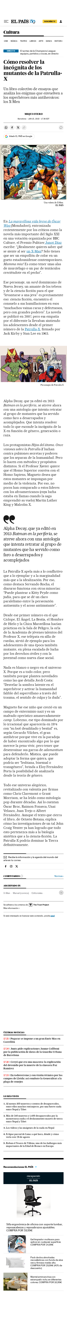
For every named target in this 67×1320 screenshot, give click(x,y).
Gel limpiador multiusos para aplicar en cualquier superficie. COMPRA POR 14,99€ (45, 1242)
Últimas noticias (13, 1032)
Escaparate (33, 1178)
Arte (41, 41)
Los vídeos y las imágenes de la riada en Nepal (30, 1127)
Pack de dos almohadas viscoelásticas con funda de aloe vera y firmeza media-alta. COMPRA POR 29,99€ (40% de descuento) (46, 1263)
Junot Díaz (53, 243)
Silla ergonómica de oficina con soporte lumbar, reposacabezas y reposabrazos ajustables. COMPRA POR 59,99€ (34, 1227)
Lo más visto (11, 1096)
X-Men (6, 893)
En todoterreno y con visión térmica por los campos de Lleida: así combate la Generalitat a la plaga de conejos (33, 1078)
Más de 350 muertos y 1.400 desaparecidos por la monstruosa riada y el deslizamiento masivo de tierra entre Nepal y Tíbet (34, 1118)
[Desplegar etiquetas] (61, 892)
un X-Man (33, 251)
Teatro (23, 41)
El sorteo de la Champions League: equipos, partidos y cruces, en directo (39, 52)
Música (14, 41)
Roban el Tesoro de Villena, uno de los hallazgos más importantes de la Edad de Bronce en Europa (34, 1144)
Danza (49, 41)
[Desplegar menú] (6, 21)
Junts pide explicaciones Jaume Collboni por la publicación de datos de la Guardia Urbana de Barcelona (32, 1052)
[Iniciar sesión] (61, 21)
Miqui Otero (34, 114)
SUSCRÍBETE (49, 21)
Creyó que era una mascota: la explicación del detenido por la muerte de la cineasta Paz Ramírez (32, 1065)
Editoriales (37, 893)
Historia (58, 41)
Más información (10, 908)
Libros (33, 41)
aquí (53, 915)
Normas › (59, 876)
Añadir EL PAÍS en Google (20, 136)
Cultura (11, 32)
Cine (6, 41)
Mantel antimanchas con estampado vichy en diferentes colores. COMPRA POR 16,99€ (46, 1279)
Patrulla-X (32, 329)
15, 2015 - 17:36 (38, 119)
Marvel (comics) (21, 893)
